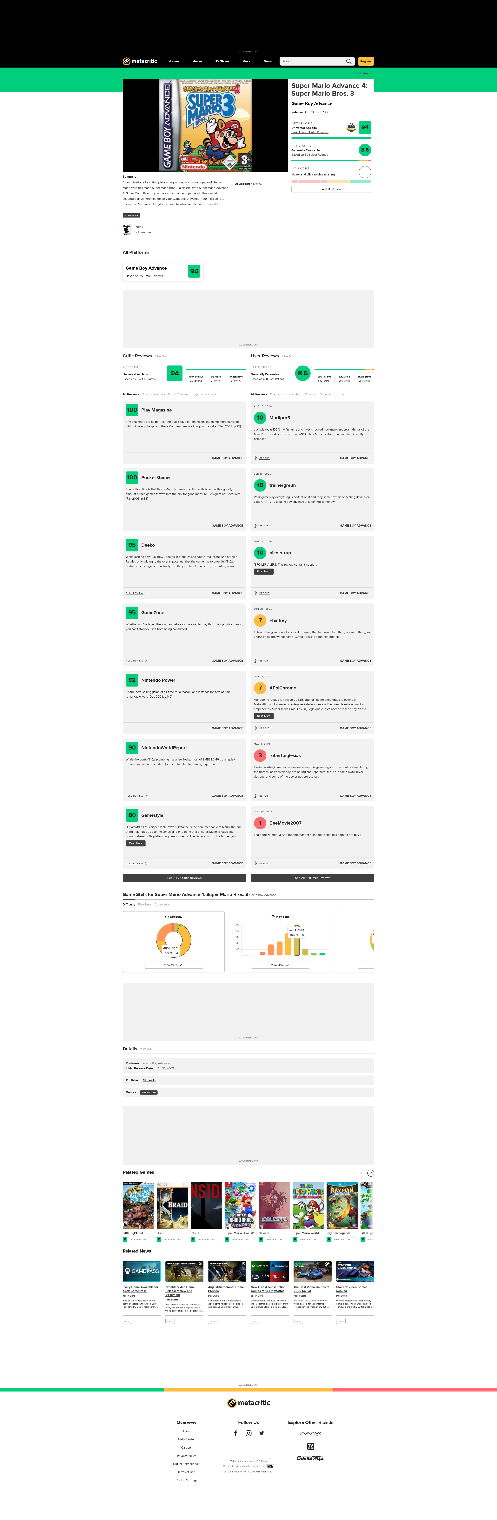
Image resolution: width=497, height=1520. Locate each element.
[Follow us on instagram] (248, 1435)
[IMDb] (270, 1466)
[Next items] (370, 1173)
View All (160, 356)
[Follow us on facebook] (235, 1435)
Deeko (141, 545)
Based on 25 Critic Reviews (309, 132)
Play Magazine (149, 410)
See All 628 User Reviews (312, 878)
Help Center (186, 1439)
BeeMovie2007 (280, 823)
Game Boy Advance (227, 458)
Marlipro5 (273, 418)
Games (174, 61)
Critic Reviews (137, 356)
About (186, 1431)
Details (130, 1049)
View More (170, 965)
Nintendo (364, 73)
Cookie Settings (186, 1480)
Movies (197, 61)
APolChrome (277, 688)
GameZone (146, 612)
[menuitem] (174, 61)
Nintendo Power (151, 680)
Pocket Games (149, 477)
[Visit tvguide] (310, 1449)
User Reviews (265, 356)
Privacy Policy (186, 1456)
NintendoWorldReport (157, 748)
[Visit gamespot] (310, 1436)
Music (246, 61)
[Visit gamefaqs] (310, 1460)
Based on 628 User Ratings (309, 155)
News (268, 61)
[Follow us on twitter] (261, 1435)
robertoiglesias (279, 755)
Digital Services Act (186, 1464)
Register (366, 61)
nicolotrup (274, 553)
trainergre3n (276, 485)
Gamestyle (145, 815)
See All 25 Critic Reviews (184, 878)
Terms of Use (186, 1472)
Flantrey (273, 620)
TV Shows (222, 61)
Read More (135, 843)
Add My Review (331, 189)
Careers (186, 1448)
